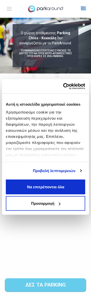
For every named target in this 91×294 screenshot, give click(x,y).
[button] (83, 9)
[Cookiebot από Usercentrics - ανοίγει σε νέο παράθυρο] (64, 86)
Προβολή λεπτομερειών (54, 171)
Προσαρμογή (42, 203)
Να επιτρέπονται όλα (45, 187)
